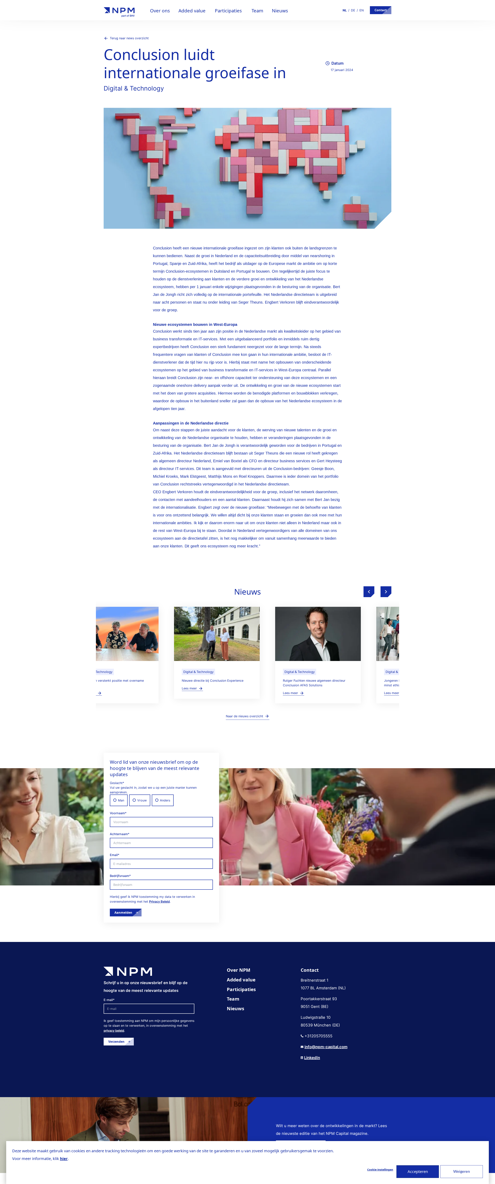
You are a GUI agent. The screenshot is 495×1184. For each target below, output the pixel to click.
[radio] (119, 800)
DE (353, 10)
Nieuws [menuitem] (235, 1008)
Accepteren (418, 1171)
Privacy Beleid (159, 901)
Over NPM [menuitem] (238, 970)
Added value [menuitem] (241, 979)
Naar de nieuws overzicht (244, 716)
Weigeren (461, 1172)
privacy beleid (114, 1030)
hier (64, 1158)
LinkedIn (312, 1057)
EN (361, 10)
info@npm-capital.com (326, 1046)
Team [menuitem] (233, 999)
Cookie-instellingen (380, 1169)
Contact (381, 10)
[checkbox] (161, 800)
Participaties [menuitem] (241, 989)
